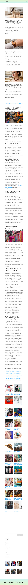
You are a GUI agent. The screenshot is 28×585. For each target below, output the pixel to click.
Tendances (7, 57)
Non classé (7, 554)
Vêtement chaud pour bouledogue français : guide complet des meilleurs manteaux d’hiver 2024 (13, 21)
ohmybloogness (10, 23)
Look (6, 550)
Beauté (6, 540)
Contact (7, 582)
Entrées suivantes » (19, 103)
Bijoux (6, 544)
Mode (22, 111)
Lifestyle (6, 25)
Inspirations (7, 546)
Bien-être (7, 542)
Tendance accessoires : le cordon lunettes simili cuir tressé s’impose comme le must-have (13, 85)
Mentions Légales (17, 582)
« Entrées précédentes (10, 103)
